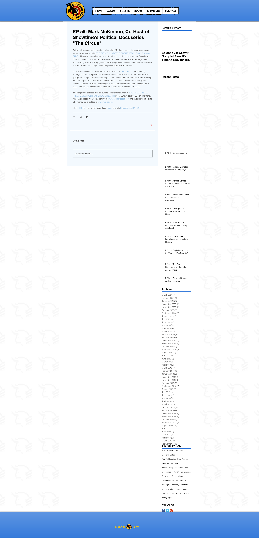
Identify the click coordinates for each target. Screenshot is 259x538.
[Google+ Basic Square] (171, 510)
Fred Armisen (183, 459)
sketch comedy (174, 489)
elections (184, 484)
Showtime (166, 476)
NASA (176, 472)
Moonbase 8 (167, 472)
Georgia (165, 463)
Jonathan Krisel (181, 467)
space (185, 489)
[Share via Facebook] (74, 116)
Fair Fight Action (169, 459)
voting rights (167, 497)
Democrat (179, 450)
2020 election (167, 450)
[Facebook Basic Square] (163, 510)
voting (186, 493)
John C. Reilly (167, 467)
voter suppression (175, 493)
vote (163, 493)
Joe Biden (174, 463)
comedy (175, 484)
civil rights (166, 484)
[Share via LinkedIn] (87, 116)
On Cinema (185, 472)
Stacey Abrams (178, 476)
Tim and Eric (181, 480)
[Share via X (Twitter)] (80, 116)
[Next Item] (187, 40)
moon (164, 489)
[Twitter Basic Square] (167, 510)
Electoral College (169, 455)
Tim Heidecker (168, 480)
